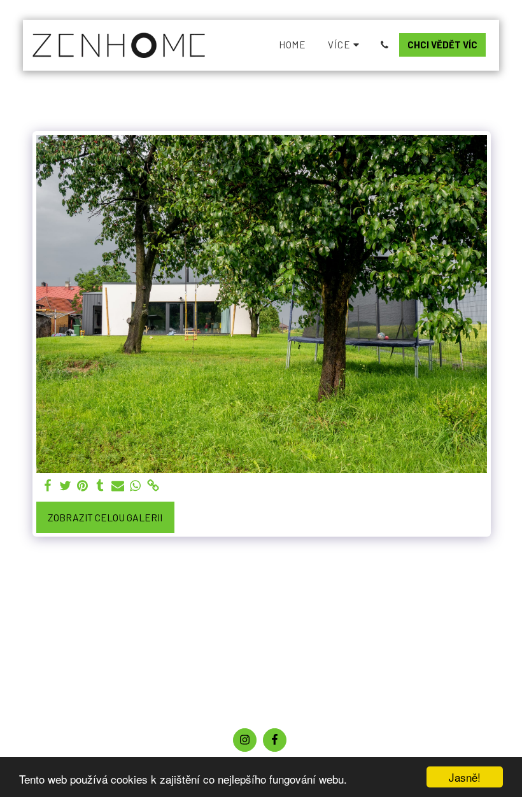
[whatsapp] (135, 485)
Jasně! (465, 777)
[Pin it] (82, 485)
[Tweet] (65, 485)
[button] (384, 45)
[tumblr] (100, 485)
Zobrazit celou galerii (105, 517)
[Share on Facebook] (47, 485)
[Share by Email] (117, 485)
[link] (152, 485)
